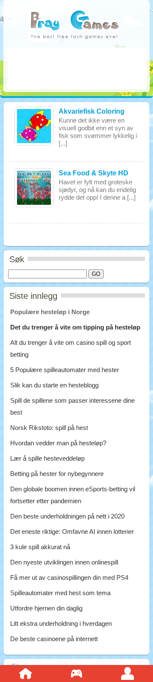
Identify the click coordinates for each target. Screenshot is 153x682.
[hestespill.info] (74, 25)
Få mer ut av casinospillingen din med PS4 (69, 577)
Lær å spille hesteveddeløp (47, 458)
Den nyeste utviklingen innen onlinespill (64, 562)
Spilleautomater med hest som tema (60, 592)
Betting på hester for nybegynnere (57, 473)
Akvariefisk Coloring (92, 111)
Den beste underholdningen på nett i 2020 (67, 516)
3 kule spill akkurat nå (40, 546)
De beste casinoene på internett (54, 638)
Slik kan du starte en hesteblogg (55, 385)
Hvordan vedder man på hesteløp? (58, 443)
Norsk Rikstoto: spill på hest (49, 427)
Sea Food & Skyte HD (93, 173)
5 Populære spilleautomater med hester (64, 369)
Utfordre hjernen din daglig (46, 608)
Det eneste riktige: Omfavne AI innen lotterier (72, 531)
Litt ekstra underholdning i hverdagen (61, 623)
